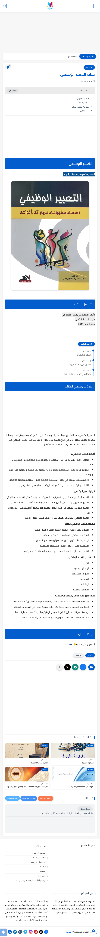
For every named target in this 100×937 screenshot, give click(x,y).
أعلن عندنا (42, 876)
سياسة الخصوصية (38, 862)
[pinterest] (36, 932)
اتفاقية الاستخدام (39, 858)
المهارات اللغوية (83, 355)
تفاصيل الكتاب (83, 103)
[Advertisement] (50, 33)
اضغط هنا (67, 644)
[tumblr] (20, 932)
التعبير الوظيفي (82, 98)
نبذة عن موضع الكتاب (80, 107)
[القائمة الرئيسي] (95, 6)
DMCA (43, 867)
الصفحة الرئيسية (39, 853)
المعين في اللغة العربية (80, 364)
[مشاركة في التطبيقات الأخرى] (59, 667)
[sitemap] (10, 932)
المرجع (69, 932)
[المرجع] (50, 6)
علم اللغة (89, 67)
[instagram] (31, 932)
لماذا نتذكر (72, 56)
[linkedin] (15, 932)
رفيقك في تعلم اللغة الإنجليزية (77, 374)
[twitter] (41, 932)
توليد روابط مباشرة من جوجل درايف (31, 880)
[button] (83, 667)
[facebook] (46, 932)
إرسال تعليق (85, 809)
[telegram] (25, 932)
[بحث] (5, 6)
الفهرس (42, 871)
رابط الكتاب (84, 111)
